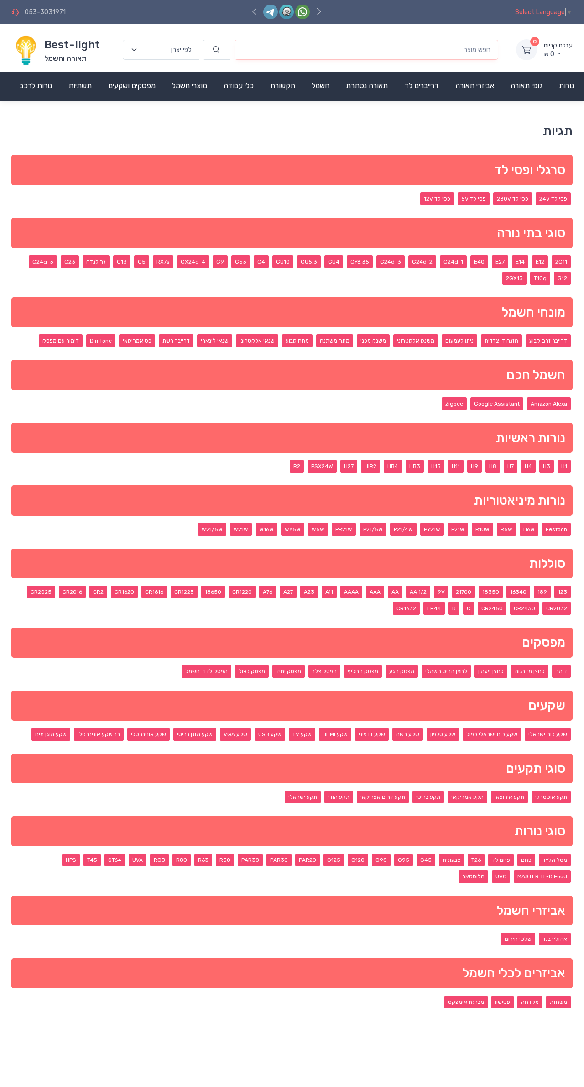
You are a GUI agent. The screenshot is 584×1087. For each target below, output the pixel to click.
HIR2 (370, 466)
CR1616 (154, 592)
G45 (426, 860)
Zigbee (454, 404)
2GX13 (514, 278)
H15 (436, 466)
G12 (562, 278)
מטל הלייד (554, 860)
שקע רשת (407, 734)
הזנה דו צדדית (501, 341)
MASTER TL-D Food (542, 876)
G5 (142, 262)
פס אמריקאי (137, 341)
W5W (318, 529)
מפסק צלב (324, 671)
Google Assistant (497, 404)
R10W (482, 529)
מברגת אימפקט (466, 1002)
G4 (261, 262)
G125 (333, 860)
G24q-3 (42, 262)
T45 (92, 860)
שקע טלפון (442, 734)
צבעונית (451, 860)
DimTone (101, 341)
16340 (518, 592)
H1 (564, 466)
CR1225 (184, 592)
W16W (266, 529)
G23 (69, 262)
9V (441, 592)
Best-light (72, 44)
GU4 (333, 262)
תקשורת (282, 85)
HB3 (414, 466)
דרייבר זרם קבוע (548, 341)
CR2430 (524, 608)
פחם (526, 860)
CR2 (98, 592)
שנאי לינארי (215, 341)
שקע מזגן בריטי (195, 734)
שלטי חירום (518, 939)
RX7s (163, 262)
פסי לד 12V (437, 198)
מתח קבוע (297, 341)
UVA (137, 860)
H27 (349, 466)
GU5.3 (309, 262)
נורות (566, 85)
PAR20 (307, 860)
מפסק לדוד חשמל (206, 671)
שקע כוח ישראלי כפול (491, 734)
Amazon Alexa (549, 404)
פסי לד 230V (512, 198)
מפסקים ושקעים (132, 85)
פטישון (502, 1002)
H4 (528, 466)
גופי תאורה (526, 85)
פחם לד (501, 860)
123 (562, 592)
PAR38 (250, 860)
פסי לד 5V (473, 198)
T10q (540, 278)
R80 (181, 860)
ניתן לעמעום (459, 341)
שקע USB (270, 734)
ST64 (114, 860)
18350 (490, 592)
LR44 (434, 608)
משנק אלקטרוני (415, 341)
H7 (510, 466)
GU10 (283, 262)
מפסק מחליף (363, 671)
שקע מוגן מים (51, 734)
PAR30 (279, 860)
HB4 (392, 466)
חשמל (320, 85)
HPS (71, 860)
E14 (520, 262)
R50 (224, 860)
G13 (122, 262)
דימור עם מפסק (60, 341)
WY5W (293, 529)
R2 (296, 466)
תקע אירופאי (509, 797)
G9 (220, 262)
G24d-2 (422, 262)
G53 (240, 262)
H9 (474, 466)
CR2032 (556, 608)
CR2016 (72, 592)
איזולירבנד (554, 939)
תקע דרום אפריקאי (382, 797)
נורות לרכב (36, 85)
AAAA (351, 592)
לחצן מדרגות (530, 671)
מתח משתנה (334, 341)
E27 (500, 262)
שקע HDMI (335, 734)
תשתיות (80, 85)
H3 (546, 466)
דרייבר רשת (176, 341)
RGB (159, 860)
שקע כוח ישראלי (547, 734)
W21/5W (212, 529)
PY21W (432, 529)
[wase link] (286, 12)
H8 (492, 466)
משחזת (558, 1002)
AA (395, 592)
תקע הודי (338, 797)
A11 (329, 592)
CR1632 (406, 608)
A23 (309, 592)
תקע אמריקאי (467, 797)
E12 (540, 262)
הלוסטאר (473, 876)
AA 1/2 (418, 592)
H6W (529, 529)
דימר (561, 671)
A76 (267, 592)
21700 (463, 592)
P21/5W (373, 529)
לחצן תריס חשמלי (446, 671)
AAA (375, 592)
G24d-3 (390, 262)
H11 (456, 466)
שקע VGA (235, 734)
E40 (479, 262)
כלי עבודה (239, 85)
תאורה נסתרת (367, 85)
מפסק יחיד (288, 671)
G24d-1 (453, 262)
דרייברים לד (421, 85)
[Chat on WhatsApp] (302, 12)
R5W (506, 529)
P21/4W (403, 529)
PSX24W (322, 466)
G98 (381, 860)
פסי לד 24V (553, 198)
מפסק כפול (252, 671)
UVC (500, 876)
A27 (288, 592)
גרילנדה (96, 262)
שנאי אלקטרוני (257, 341)
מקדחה (530, 1002)
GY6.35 (359, 262)
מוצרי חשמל (189, 85)
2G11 (561, 262)
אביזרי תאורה (474, 85)
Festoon (556, 529)
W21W (241, 529)
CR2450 (492, 608)
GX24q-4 (193, 262)
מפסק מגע (401, 671)
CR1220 (242, 592)
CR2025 (41, 592)
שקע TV (302, 734)
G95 (403, 860)
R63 (203, 860)
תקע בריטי (428, 797)
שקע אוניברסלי (148, 734)
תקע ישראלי (302, 797)
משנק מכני (373, 341)
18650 (213, 592)
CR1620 (124, 592)
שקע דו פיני (372, 734)
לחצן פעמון (491, 671)
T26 (476, 860)
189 (542, 592)
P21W (457, 529)
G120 (358, 860)
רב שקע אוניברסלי (99, 734)
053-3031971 (45, 12)
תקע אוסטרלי (551, 797)
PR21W (343, 529)
